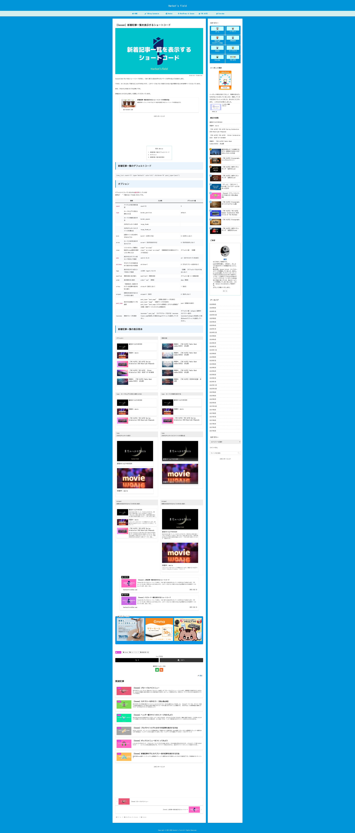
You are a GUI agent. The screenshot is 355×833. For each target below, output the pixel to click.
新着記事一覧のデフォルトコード (160, 152)
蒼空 (225, 259)
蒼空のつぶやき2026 (216, 122)
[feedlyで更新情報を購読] (157, 670)
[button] (181, 660)
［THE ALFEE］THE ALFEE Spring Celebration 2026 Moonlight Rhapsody (224, 130)
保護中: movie (214, 125)
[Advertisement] (159, 130)
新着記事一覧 (145, 652)
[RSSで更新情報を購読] (161, 670)
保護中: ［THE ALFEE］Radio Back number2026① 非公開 (221, 142)
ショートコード (135, 652)
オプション (153, 154)
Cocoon (119, 652)
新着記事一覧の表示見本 (157, 157)
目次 (156, 148)
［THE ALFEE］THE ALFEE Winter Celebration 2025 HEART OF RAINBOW (225, 136)
